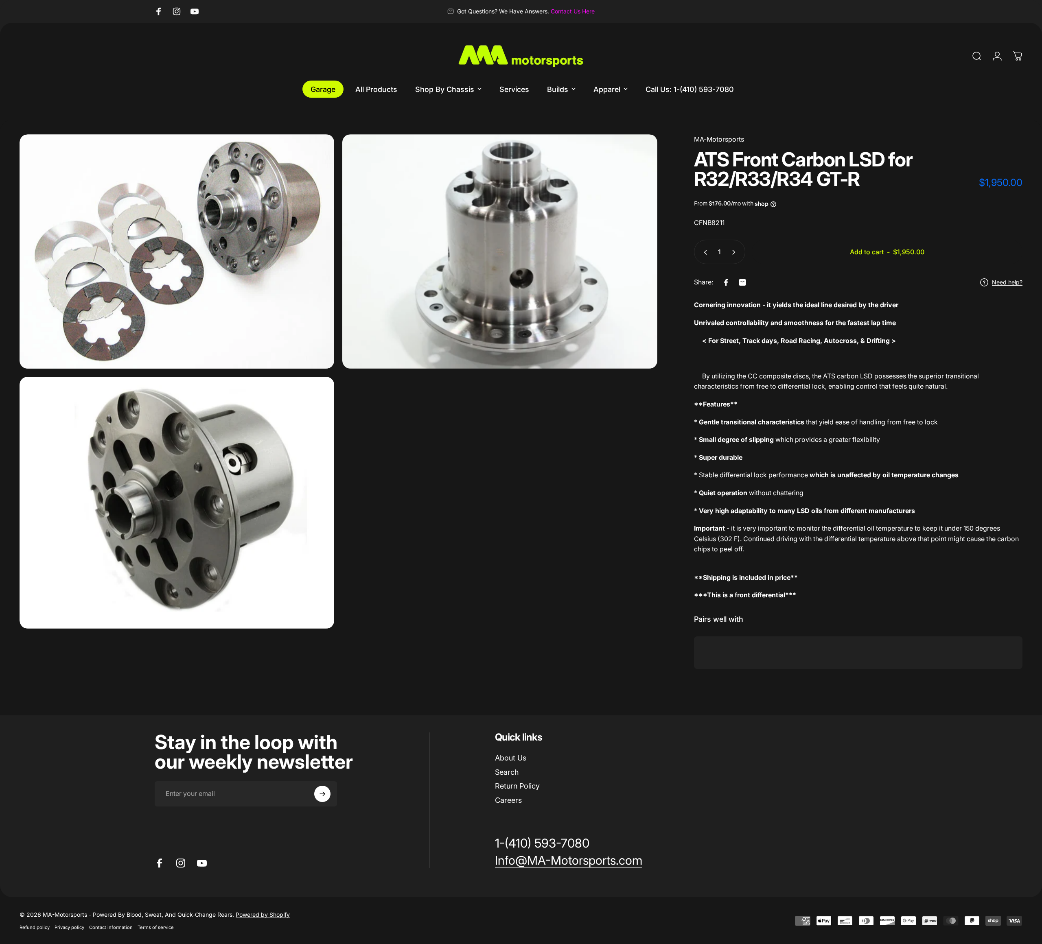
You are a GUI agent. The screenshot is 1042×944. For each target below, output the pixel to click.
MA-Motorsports (719, 139)
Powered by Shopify (263, 914)
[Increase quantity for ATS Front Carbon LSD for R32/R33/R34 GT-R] (735, 252)
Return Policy (517, 786)
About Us (510, 758)
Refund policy (35, 927)
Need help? (1007, 282)
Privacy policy (69, 927)
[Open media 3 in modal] (177, 503)
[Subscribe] (322, 794)
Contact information (111, 927)
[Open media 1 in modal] (177, 251)
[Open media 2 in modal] (499, 251)
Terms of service (156, 927)
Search (507, 772)
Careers (508, 800)
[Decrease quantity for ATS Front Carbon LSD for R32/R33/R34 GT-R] (703, 252)
